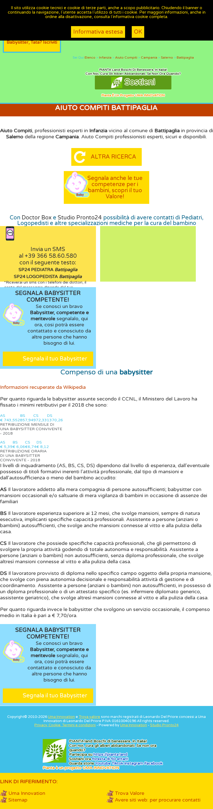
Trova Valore (129, 793)
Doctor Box (37, 217)
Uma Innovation (61, 717)
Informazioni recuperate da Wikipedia (43, 387)
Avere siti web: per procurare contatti (158, 800)
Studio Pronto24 (80, 217)
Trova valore (89, 717)
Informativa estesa (98, 32)
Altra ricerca (113, 157)
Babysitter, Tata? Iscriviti (32, 42)
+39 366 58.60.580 (51, 256)
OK (138, 32)
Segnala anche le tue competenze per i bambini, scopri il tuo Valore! (115, 187)
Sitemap (17, 800)
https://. (110, 754)
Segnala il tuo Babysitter (55, 358)
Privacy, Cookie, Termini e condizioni (65, 725)
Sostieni (138, 82)
